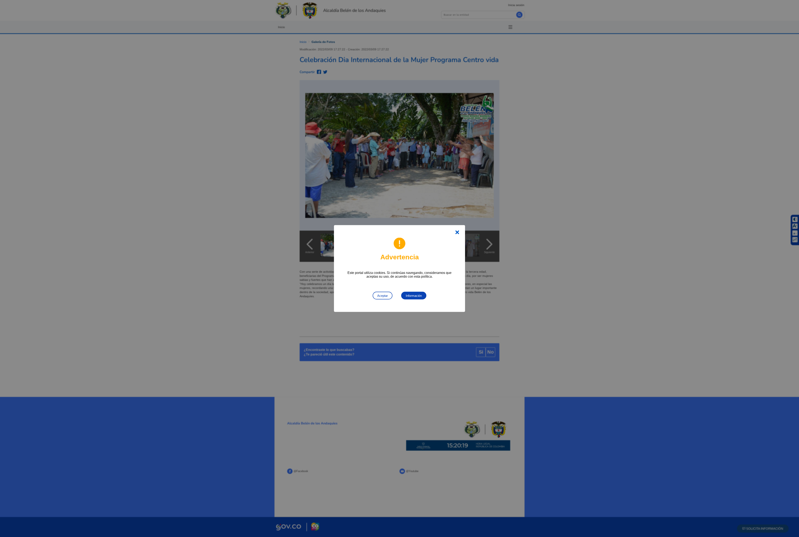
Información (414, 295)
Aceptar (382, 295)
